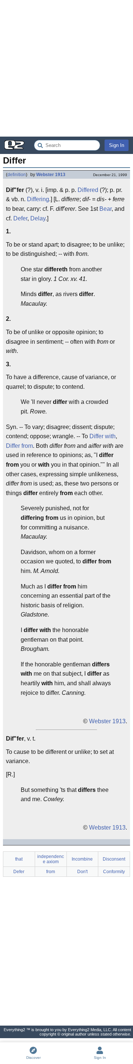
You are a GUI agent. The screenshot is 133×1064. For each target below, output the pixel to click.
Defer (20, 218)
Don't (82, 871)
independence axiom (50, 859)
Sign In (116, 145)
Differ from (19, 446)
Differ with (102, 436)
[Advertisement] (66, 68)
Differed (88, 190)
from (50, 871)
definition (16, 174)
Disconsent (114, 859)
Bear (105, 209)
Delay (37, 218)
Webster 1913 (50, 174)
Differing (38, 199)
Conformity (114, 871)
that (19, 859)
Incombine (82, 859)
